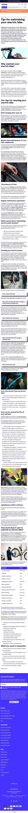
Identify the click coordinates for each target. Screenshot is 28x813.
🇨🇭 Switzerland (20, 796)
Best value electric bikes (6, 718)
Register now (14, 702)
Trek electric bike (5, 740)
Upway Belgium (14, 781)
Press (2, 770)
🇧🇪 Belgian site (11, 795)
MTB (3, 397)
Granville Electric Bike (6, 727)
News (5, 17)
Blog (2, 721)
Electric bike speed (5, 713)
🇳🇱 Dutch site (23, 795)
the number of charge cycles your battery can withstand (14, 492)
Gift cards (3, 767)
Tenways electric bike (6, 735)
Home (2, 17)
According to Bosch (19, 456)
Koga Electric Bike (5, 743)
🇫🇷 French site (4, 795)
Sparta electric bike (5, 745)
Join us (2, 775)
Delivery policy (4, 762)
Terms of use (4, 757)
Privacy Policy (4, 752)
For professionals (5, 772)
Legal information (5, 759)
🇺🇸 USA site (8, 796)
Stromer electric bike (5, 732)
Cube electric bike (5, 730)
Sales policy (3, 764)
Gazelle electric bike (5, 737)
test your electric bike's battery (8, 502)
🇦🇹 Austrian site (13, 796)
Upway (15, 783)
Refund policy (4, 754)
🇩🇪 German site (17, 795)
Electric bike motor (5, 710)
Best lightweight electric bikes (8, 716)
